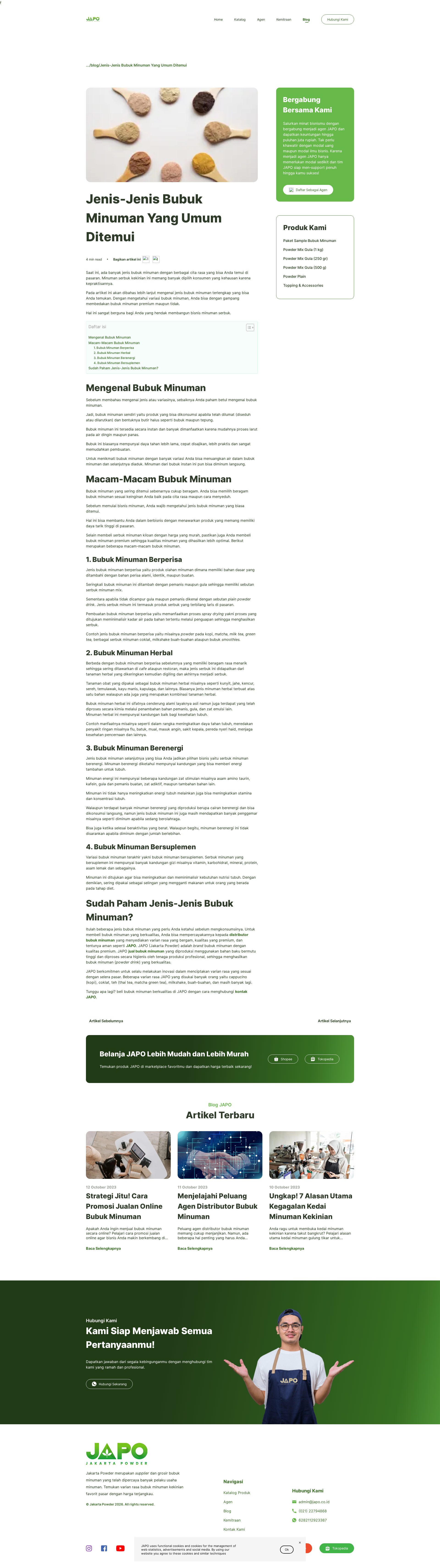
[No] (299, 1543)
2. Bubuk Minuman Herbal (112, 353)
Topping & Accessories (303, 285)
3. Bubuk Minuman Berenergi (114, 358)
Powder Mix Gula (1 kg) (303, 249)
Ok (287, 1549)
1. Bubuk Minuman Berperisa (114, 348)
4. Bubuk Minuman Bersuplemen (117, 363)
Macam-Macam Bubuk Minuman (114, 343)
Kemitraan (283, 19)
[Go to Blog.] (87, 65)
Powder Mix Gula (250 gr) (305, 258)
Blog (306, 19)
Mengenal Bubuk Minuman (109, 337)
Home (218, 19)
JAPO (131, 945)
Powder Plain (294, 276)
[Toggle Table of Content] (248, 327)
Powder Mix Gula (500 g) (304, 267)
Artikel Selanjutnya (335, 1021)
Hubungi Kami (337, 19)
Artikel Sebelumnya (105, 1021)
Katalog (240, 19)
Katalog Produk (236, 1492)
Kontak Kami (234, 1529)
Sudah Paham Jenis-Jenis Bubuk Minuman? (123, 368)
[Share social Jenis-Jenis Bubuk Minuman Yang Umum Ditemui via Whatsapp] (156, 259)
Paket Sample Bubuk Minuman (309, 240)
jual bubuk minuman (146, 951)
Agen (261, 19)
